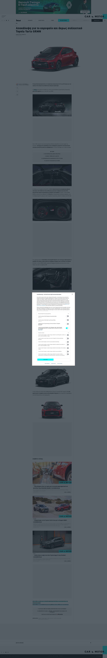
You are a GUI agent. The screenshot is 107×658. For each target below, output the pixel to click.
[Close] (73, 294)
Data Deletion (47, 363)
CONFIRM (45, 359)
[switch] (67, 316)
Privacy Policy (59, 363)
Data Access (53, 363)
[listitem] (53, 313)
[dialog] (53, 329)
